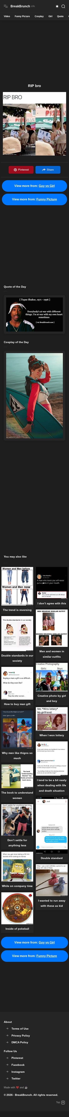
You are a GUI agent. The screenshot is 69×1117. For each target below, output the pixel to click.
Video (7, 16)
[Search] (63, 6)
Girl (50, 16)
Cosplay (39, 16)
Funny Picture (22, 16)
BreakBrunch (23, 1094)
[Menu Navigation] (6, 6)
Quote (60, 16)
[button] (57, 6)
